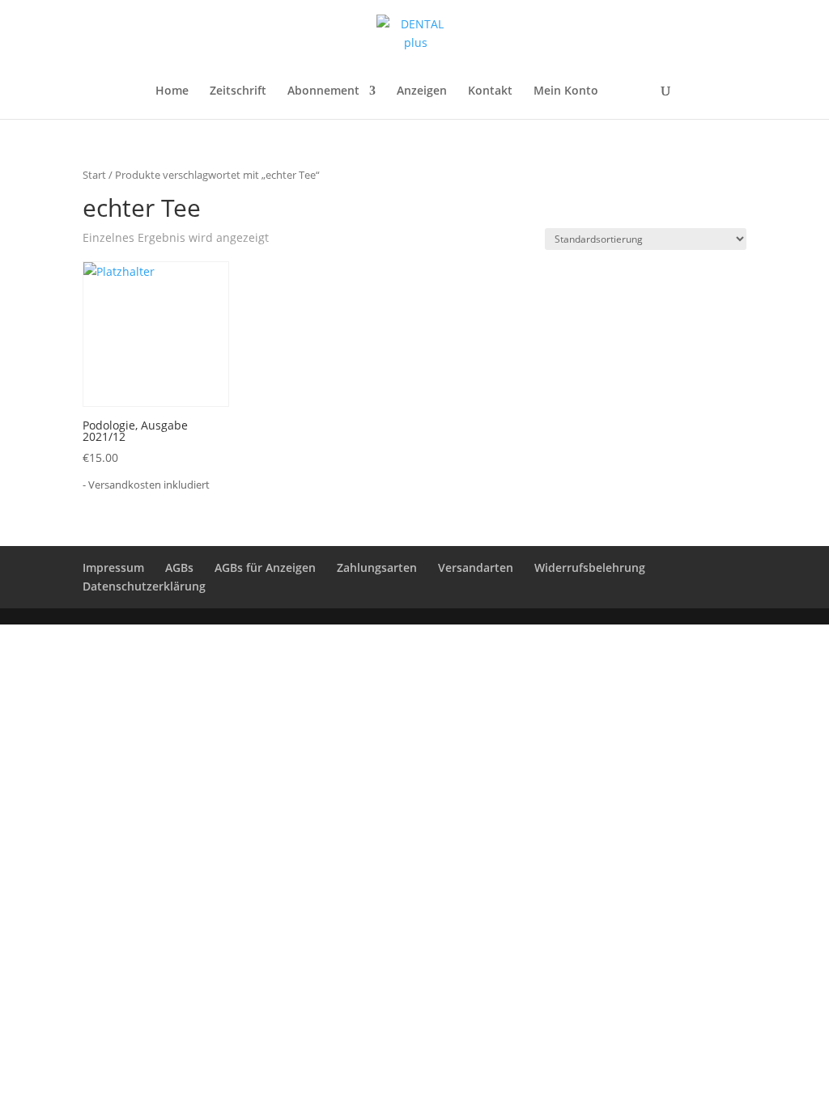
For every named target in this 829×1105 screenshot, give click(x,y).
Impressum (113, 567)
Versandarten (475, 567)
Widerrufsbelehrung (589, 567)
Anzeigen (422, 91)
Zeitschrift (238, 91)
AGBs (179, 567)
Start (94, 174)
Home (172, 91)
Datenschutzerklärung (144, 586)
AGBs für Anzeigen (265, 567)
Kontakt (490, 91)
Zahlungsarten (377, 567)
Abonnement (323, 91)
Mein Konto (566, 91)
